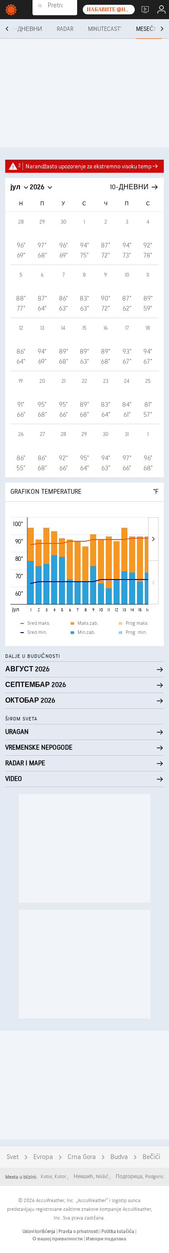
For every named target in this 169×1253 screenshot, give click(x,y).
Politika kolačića (118, 1231)
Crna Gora (82, 1157)
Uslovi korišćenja (39, 1231)
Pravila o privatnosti (78, 1231)
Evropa (43, 1157)
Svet (12, 1157)
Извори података (106, 1239)
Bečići (151, 1157)
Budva (119, 1157)
